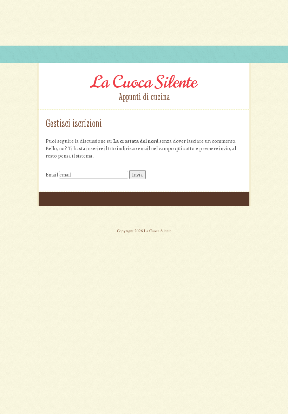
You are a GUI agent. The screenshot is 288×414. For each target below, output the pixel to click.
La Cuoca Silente (144, 82)
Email (52, 174)
